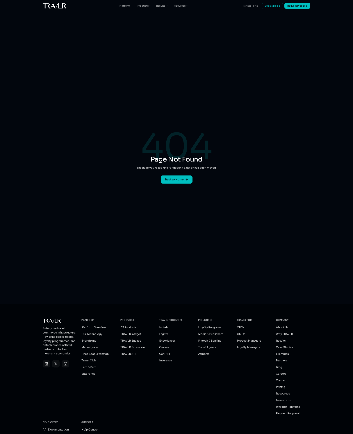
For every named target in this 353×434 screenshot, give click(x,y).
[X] (56, 363)
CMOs (241, 334)
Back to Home (174, 179)
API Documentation (56, 429)
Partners (281, 360)
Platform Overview (93, 327)
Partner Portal (250, 5)
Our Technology (91, 334)
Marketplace (89, 347)
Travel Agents (207, 347)
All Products (128, 327)
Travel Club (88, 360)
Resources (179, 5)
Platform (124, 5)
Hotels (163, 327)
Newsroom (283, 400)
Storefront (88, 340)
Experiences (167, 340)
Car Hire (164, 354)
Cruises (164, 347)
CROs (241, 327)
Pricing (280, 387)
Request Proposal (297, 5)
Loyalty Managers (248, 347)
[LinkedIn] (46, 363)
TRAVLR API (128, 354)
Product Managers (249, 340)
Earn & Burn (88, 367)
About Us (282, 327)
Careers (281, 373)
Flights (163, 334)
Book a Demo (272, 5)
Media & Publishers (210, 334)
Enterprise (88, 373)
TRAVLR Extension (132, 347)
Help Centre (89, 429)
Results (160, 5)
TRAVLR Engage (130, 340)
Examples (282, 354)
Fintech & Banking (209, 340)
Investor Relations (288, 406)
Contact (281, 380)
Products (143, 5)
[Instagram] (65, 363)
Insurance (165, 360)
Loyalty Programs (209, 327)
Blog (279, 367)
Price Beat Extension (95, 354)
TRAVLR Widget (130, 334)
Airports (203, 354)
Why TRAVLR (284, 334)
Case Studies (284, 347)
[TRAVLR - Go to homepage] (55, 5)
